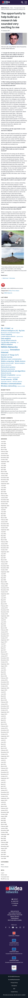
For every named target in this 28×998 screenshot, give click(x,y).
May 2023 (3, 513)
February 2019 (4, 606)
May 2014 (3, 720)
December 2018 (5, 610)
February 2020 (4, 583)
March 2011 (4, 788)
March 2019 (4, 604)
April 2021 (3, 557)
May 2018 (3, 624)
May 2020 (3, 577)
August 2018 (4, 618)
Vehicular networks (17, 381)
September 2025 (5, 461)
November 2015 (5, 684)
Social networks (6, 379)
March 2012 (4, 766)
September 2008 (5, 834)
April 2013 (3, 746)
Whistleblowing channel (15, 920)
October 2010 (4, 796)
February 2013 (4, 750)
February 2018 (4, 630)
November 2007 (5, 846)
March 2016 (4, 676)
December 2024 (5, 477)
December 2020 (5, 565)
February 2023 (4, 519)
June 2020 (3, 575)
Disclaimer (14, 985)
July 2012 (3, 760)
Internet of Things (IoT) (10, 355)
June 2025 (3, 465)
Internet (4, 352)
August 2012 (4, 758)
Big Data (22, 330)
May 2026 (3, 445)
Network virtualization (8, 375)
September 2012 (5, 756)
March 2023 (4, 517)
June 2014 (3, 718)
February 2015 (4, 702)
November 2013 (5, 732)
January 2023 (4, 521)
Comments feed (5, 876)
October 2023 (4, 503)
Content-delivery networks (8, 336)
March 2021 (4, 559)
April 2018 (3, 626)
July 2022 (3, 531)
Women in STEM (21, 386)
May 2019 (3, 600)
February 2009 (4, 826)
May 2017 (3, 648)
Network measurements (8, 369)
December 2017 (5, 634)
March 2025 (4, 471)
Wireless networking (9, 386)
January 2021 (4, 563)
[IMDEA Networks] (6, 2)
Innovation (15, 350)
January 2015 (4, 704)
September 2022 (5, 529)
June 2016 (3, 670)
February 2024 (4, 495)
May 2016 (3, 672)
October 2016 (4, 662)
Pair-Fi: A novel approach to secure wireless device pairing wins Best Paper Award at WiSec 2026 (13, 301)
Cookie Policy (14, 991)
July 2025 (3, 463)
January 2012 (4, 770)
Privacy (3, 377)
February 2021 (4, 561)
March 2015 (4, 700)
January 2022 (4, 543)
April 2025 (3, 469)
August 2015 (4, 690)
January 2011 (4, 790)
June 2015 (3, 694)
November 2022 (5, 525)
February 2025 (4, 473)
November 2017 (5, 636)
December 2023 (5, 499)
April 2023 (3, 515)
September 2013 (5, 736)
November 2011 (5, 774)
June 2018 (3, 622)
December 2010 (5, 792)
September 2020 (5, 571)
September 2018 (5, 616)
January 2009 (4, 828)
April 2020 (3, 579)
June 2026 (3, 443)
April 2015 (3, 698)
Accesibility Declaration (14, 979)
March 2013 (4, 748)
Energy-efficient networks (9, 340)
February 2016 (4, 678)
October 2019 (4, 591)
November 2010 (5, 794)
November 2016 (5, 660)
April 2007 (3, 854)
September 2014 (5, 712)
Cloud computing (6, 334)
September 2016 (5, 664)
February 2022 (4, 541)
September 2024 (5, 483)
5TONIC (7, 328)
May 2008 (3, 838)
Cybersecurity (20, 336)
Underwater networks (6, 381)
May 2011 (3, 784)
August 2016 (4, 666)
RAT (14, 988)
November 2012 (5, 752)
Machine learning (6, 357)
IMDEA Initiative (7, 344)
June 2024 (3, 487)
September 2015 (5, 688)
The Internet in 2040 (11, 422)
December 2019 (5, 587)
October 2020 (4, 569)
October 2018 (4, 614)
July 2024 (3, 485)
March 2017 (4, 652)
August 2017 (4, 642)
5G (2, 328)
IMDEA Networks (8, 293)
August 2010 (4, 800)
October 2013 (4, 734)
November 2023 (5, 501)
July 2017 (3, 644)
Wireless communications (11, 384)
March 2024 (4, 493)
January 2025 (4, 475)
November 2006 (5, 856)
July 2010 (3, 802)
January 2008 (4, 844)
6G (12, 328)
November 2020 (5, 567)
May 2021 (3, 555)
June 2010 (3, 804)
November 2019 (5, 589)
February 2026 (4, 451)
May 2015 (3, 696)
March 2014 (4, 724)
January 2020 (4, 585)
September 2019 (5, 593)
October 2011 (4, 776)
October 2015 (4, 686)
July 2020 (3, 573)
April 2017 (3, 650)
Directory (15, 901)
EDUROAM (15, 903)
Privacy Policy (14, 982)
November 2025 (5, 457)
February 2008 (4, 842)
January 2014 (4, 728)
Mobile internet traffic (7, 363)
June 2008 (3, 836)
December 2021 (5, 545)
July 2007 (3, 850)
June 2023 (3, 511)
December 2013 (5, 730)
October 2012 (4, 754)
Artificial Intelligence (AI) (9, 331)
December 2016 (5, 658)
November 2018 (5, 612)
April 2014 (3, 722)
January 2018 (4, 632)
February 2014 (4, 726)
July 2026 (3, 441)
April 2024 (3, 491)
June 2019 (3, 598)
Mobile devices (20, 361)
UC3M (15, 379)
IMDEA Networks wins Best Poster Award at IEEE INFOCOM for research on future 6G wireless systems (13, 320)
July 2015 (3, 692)
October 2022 (4, 527)
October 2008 (4, 832)
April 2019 (3, 602)
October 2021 (4, 549)
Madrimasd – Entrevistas (9, 278)
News (11, 7)
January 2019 (4, 608)
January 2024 (4, 497)
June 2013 (3, 742)
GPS (18, 342)
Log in (2, 872)
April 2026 (3, 447)
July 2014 (3, 716)
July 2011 (3, 780)
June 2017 (3, 646)
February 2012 (4, 768)
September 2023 (5, 505)
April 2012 (3, 764)
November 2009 (5, 812)
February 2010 (4, 808)
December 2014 (5, 706)
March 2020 (4, 581)
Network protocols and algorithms (13, 371)
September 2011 (5, 778)
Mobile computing (7, 361)
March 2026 (4, 449)
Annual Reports (14, 916)
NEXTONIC (18, 375)
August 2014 (4, 714)
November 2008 (5, 830)
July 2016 (3, 668)
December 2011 (5, 772)
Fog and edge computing (8, 342)
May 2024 (3, 489)
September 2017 (5, 640)
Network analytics (20, 363)
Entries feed (4, 874)
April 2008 (3, 840)
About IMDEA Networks (15, 913)
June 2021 (3, 553)
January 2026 (4, 453)
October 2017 (4, 638)
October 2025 (4, 459)
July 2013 (3, 740)
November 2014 (5, 708)
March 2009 (4, 824)
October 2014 (4, 710)
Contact (15, 899)
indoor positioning (5, 350)
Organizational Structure (14, 914)
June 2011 (3, 782)
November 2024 (5, 479)
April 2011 (3, 786)
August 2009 (4, 816)
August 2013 (4, 738)
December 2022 (5, 523)
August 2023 (4, 507)
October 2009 (4, 814)
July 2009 (3, 818)
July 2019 (3, 595)
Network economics (6, 365)
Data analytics (6, 338)
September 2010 (5, 798)
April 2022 (3, 537)
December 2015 (5, 682)
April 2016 (3, 674)
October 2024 (4, 481)
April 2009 (3, 822)
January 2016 (4, 680)
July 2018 (3, 620)
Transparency (15, 918)
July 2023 (3, 509)
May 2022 (3, 535)
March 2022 (4, 539)
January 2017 (4, 656)
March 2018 (4, 628)
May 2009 (3, 820)
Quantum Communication (13, 377)
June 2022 (3, 533)
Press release (15, 290)
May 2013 (3, 744)
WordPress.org (5, 878)
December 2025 (5, 455)
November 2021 (5, 547)
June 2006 (3, 858)
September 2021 (5, 551)
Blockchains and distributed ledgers (10, 332)
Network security (6, 373)
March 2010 (4, 806)
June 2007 (3, 852)
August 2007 (4, 848)
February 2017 (4, 654)
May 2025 (3, 467)
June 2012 (3, 762)
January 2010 (4, 810)
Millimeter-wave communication (11, 359)
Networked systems (8, 367)
